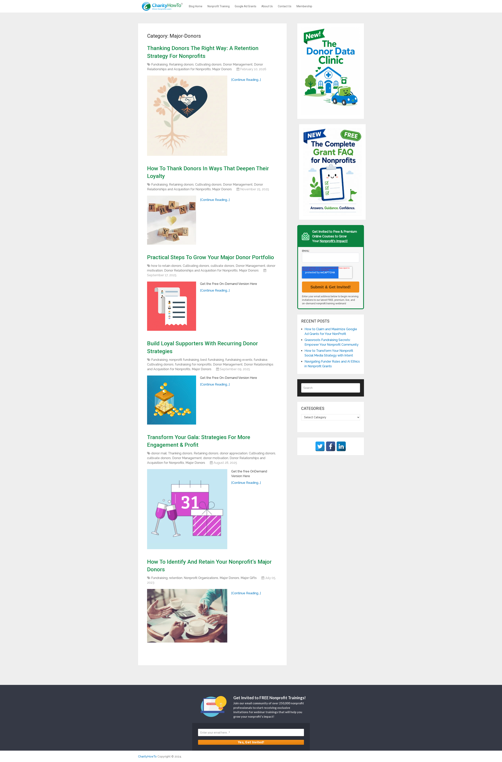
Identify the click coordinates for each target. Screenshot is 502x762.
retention (175, 578)
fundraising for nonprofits (193, 364)
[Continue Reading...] (246, 80)
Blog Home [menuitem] (195, 6)
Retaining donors (181, 64)
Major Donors (222, 69)
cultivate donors (222, 266)
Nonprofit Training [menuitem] (218, 6)
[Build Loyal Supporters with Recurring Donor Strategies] (171, 400)
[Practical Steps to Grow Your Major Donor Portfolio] (171, 306)
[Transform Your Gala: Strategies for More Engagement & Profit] (187, 509)
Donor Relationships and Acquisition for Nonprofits (201, 270)
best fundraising (212, 360)
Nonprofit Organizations (201, 578)
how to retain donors (166, 266)
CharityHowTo (147, 756)
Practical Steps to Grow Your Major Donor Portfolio (210, 257)
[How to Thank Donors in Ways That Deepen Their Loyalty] (171, 220)
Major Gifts (249, 578)
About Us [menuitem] (267, 6)
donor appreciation (233, 453)
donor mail (159, 453)
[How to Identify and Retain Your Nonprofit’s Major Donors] (187, 616)
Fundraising (159, 64)
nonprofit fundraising (184, 360)
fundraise (260, 360)
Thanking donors (180, 453)
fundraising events (238, 360)
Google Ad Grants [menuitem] (245, 6)
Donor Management (238, 64)
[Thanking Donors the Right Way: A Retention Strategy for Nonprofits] (187, 116)
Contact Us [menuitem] (284, 6)
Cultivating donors (208, 64)
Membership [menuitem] (304, 6)
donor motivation (215, 458)
